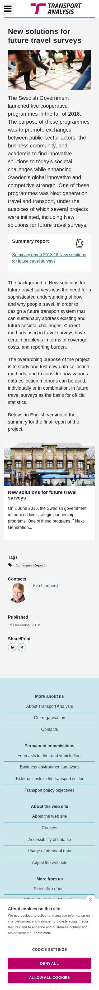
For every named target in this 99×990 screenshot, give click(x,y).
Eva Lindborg (45, 585)
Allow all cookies (49, 978)
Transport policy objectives (49, 790)
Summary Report (30, 565)
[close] (90, 899)
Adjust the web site (49, 862)
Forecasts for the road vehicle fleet (49, 755)
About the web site (49, 816)
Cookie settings (49, 950)
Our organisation (49, 718)
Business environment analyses (49, 767)
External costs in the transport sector (49, 778)
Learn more (42, 933)
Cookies (49, 828)
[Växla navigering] (8, 8)
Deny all (49, 964)
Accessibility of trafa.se (49, 839)
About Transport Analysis (49, 706)
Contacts (49, 729)
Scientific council (49, 888)
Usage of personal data (49, 851)
